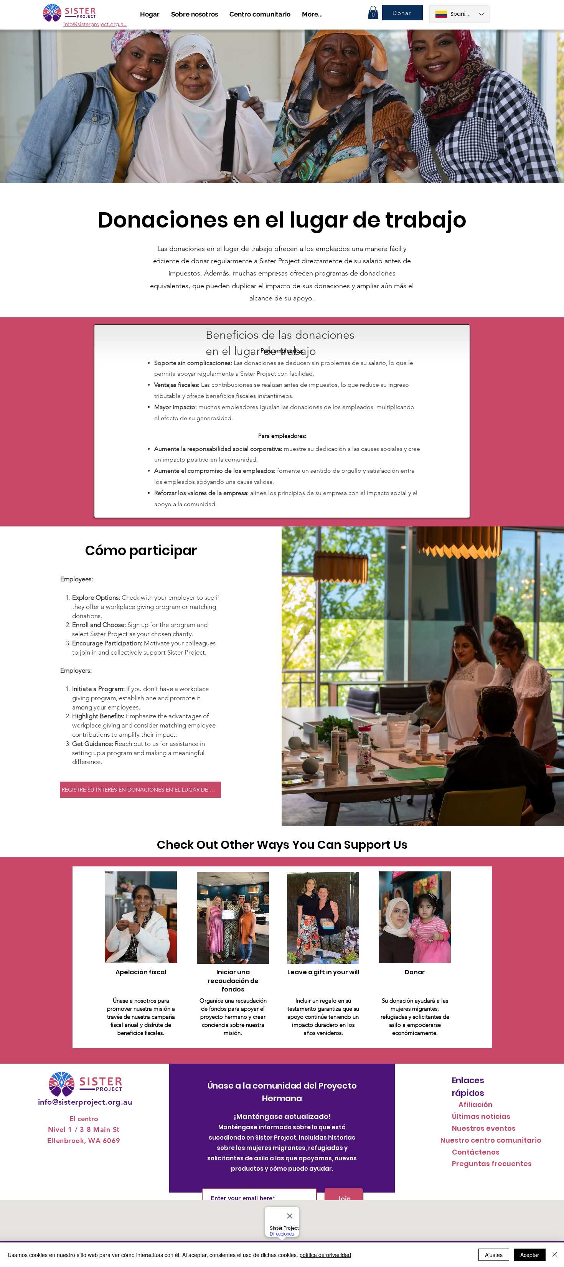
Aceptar (529, 1255)
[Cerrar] (554, 1255)
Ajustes (494, 1255)
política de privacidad (325, 1255)
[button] (373, 12)
